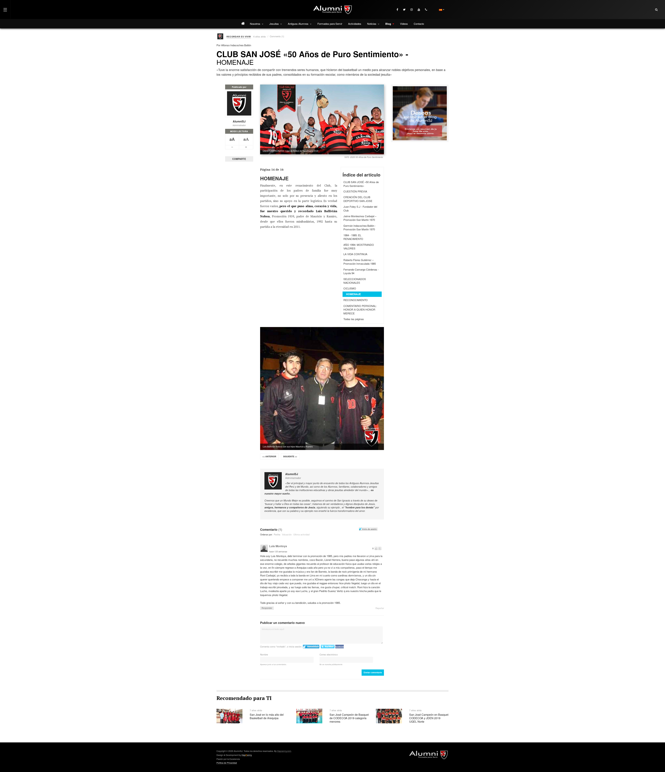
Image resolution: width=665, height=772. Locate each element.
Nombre (264, 654)
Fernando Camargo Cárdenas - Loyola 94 (361, 271)
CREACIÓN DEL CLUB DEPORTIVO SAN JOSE (357, 198)
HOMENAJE (353, 294)
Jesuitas (274, 23)
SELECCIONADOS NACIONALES (354, 280)
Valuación (287, 534)
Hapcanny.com (284, 750)
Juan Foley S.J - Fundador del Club (360, 208)
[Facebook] (398, 9)
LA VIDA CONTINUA (355, 254)
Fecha (277, 534)
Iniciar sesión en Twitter (328, 646)
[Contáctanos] (426, 9)
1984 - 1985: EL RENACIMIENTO (353, 237)
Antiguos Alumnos (298, 23)
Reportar (379, 608)
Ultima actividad (301, 534)
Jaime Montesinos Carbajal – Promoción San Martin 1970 (359, 218)
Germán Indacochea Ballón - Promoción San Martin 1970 (359, 227)
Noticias (372, 23)
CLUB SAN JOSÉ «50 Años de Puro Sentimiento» (361, 183)
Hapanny (247, 755)
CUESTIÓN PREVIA (355, 191)
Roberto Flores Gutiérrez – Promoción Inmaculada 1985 (359, 261)
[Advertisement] (420, 170)
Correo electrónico (329, 654)
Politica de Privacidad (226, 762)
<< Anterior (269, 456)
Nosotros (255, 23)
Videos (404, 23)
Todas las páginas (353, 319)
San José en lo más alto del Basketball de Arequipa (267, 716)
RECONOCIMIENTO (355, 300)
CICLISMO (349, 288)
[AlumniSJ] (332, 9)
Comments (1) (277, 36)
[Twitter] (404, 9)
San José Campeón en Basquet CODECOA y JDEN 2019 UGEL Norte (428, 718)
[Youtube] (419, 9)
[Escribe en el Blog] (420, 113)
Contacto (419, 23)
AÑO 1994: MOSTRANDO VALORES (358, 246)
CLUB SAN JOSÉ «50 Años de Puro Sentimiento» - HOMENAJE (312, 57)
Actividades (354, 23)
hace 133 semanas (278, 551)
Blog (388, 24)
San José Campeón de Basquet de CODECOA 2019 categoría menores (349, 718)
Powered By (428, 754)
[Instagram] (412, 9)
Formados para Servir (329, 23)
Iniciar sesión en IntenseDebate (311, 646)
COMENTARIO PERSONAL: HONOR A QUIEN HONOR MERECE (360, 309)
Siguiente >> (290, 456)
